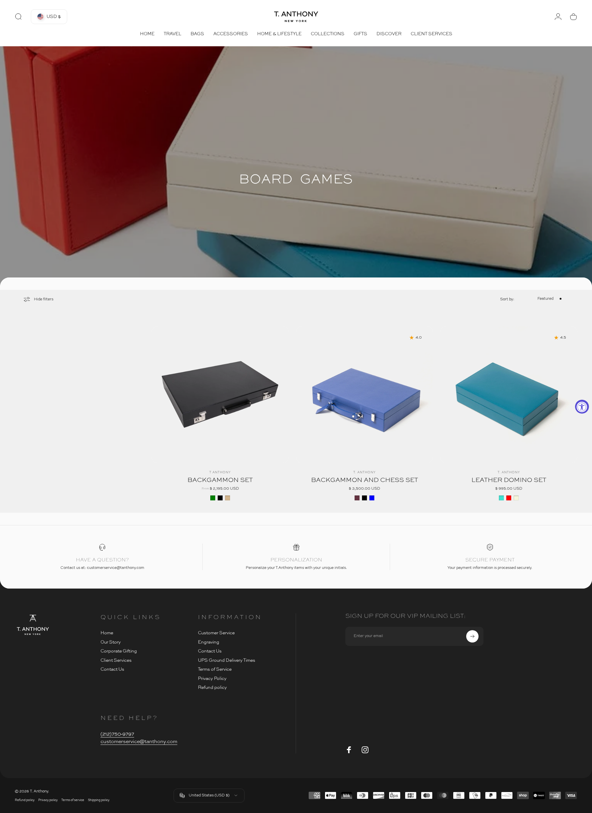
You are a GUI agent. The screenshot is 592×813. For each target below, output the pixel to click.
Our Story (111, 642)
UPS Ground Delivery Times (226, 660)
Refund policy (212, 687)
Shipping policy (98, 800)
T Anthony (220, 472)
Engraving (208, 642)
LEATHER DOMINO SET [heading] (508, 480)
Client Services (116, 660)
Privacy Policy (212, 678)
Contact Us (112, 669)
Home (107, 633)
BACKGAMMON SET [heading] (220, 480)
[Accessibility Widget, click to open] (582, 406)
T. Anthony (364, 472)
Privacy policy (48, 800)
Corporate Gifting (119, 651)
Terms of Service (215, 669)
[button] (49, 16)
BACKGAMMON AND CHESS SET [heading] (364, 480)
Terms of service (72, 800)
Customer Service (216, 633)
